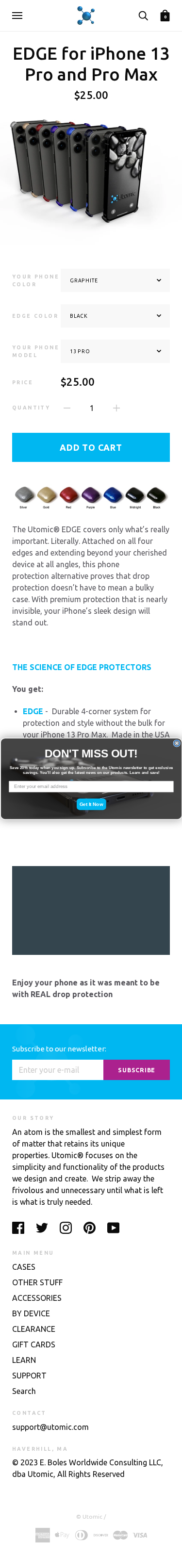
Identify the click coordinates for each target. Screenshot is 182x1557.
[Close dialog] (177, 743)
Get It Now (90, 803)
